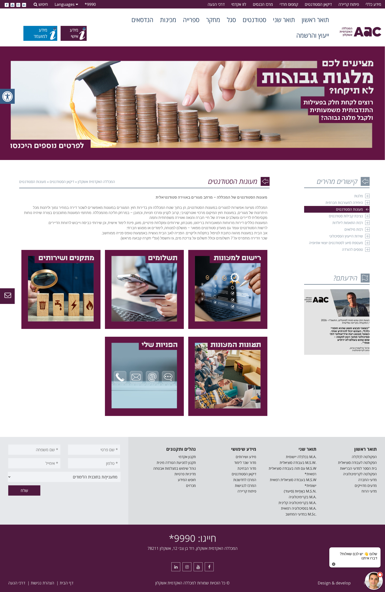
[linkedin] (24, 4)
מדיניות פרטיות (185, 474)
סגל (231, 19)
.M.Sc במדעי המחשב (300, 514)
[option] (192, 103)
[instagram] (18, 4)
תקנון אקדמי (187, 456)
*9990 (90, 4)
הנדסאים (142, 19)
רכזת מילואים (353, 229)
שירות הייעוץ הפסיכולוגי (346, 236)
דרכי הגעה (216, 4)
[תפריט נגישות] (7, 96)
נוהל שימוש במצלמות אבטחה (174, 468)
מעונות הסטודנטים (349, 209)
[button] (374, 581)
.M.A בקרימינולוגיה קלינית (297, 502)
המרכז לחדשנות (244, 479)
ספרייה (191, 19)
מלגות (358, 195)
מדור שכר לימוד (245, 462)
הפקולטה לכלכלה (364, 456)
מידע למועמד (40, 33)
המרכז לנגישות (245, 485)
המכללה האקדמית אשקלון (96, 181)
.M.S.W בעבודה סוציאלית (298, 462)
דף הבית (66, 583)
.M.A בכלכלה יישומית (301, 456)
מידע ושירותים (246, 456)
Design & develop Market (347, 583)
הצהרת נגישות (42, 583)
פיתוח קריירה (348, 4)
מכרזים (191, 485)
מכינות (168, 19)
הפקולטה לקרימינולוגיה (360, 474)
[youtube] (12, 4)
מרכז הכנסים (263, 4)
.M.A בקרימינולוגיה (302, 496)
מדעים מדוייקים (366, 485)
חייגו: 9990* (192, 538)
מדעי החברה (367, 479)
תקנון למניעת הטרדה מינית (176, 462)
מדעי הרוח (369, 491)
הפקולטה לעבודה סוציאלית (357, 462)
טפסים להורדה (352, 249)
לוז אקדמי (238, 4)
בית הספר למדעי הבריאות (358, 468)
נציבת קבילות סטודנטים (346, 216)
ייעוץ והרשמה (312, 35)
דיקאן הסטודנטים (318, 4)
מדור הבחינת (247, 468)
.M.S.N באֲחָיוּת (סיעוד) (300, 491)
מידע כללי (373, 4)
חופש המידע (187, 479)
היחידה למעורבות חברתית (344, 202)
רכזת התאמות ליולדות (347, 222)
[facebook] (7, 4)
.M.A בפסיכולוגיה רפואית (298, 508)
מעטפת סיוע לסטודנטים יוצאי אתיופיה (336, 242)
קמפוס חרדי (289, 4)
